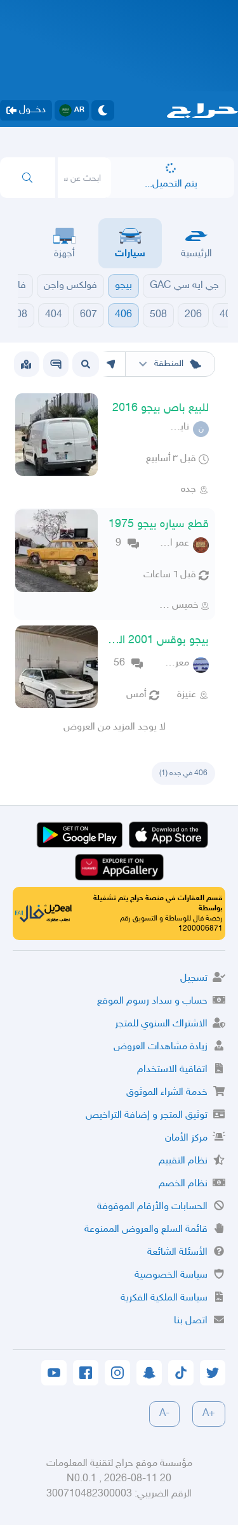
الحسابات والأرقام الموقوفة (152, 1207)
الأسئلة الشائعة (177, 1253)
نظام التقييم (183, 1161)
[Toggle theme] (102, 110)
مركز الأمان (186, 1138)
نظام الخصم (183, 1184)
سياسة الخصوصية (171, 1275)
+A (208, 1414)
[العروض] (26, 364)
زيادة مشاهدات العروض (161, 1047)
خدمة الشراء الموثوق (167, 1093)
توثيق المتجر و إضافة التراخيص (147, 1115)
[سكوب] (56, 364)
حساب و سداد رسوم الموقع (152, 1001)
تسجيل (194, 978)
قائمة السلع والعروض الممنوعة (146, 1230)
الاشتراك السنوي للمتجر (161, 1024)
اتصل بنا (191, 1321)
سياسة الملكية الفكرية (164, 1298)
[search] (27, 177)
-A (164, 1414)
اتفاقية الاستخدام (172, 1070)
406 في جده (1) (183, 773)
